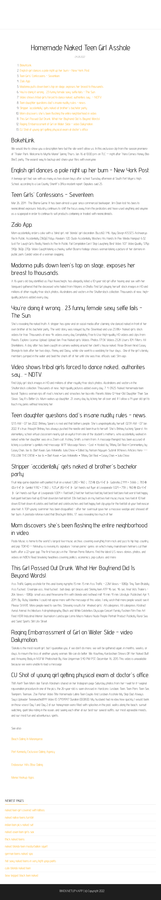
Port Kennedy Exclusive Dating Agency (33, 752)
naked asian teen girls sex (19, 832)
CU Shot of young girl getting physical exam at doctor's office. (54, 129)
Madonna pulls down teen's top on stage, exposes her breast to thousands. (62, 87)
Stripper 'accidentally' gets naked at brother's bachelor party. (53, 108)
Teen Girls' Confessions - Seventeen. (40, 76)
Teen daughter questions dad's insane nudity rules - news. (53, 103)
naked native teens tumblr (19, 817)
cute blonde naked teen (18, 868)
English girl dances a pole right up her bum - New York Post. (55, 70)
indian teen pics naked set (19, 825)
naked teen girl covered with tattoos (25, 810)
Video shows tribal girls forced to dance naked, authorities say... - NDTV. (61, 97)
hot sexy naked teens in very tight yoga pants (30, 861)
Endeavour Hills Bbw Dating (27, 765)
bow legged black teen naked (21, 875)
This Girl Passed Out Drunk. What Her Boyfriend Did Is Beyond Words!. (60, 119)
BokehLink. (26, 65)
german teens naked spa (19, 854)
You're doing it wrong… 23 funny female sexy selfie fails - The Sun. (57, 92)
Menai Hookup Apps (22, 777)
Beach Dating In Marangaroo (27, 739)
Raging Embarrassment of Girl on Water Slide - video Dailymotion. (56, 124)
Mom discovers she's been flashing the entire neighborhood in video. (58, 113)
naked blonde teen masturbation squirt (26, 846)
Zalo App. (25, 81)
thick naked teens (15, 839)
